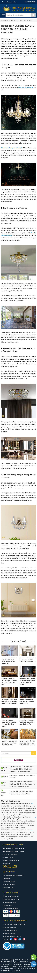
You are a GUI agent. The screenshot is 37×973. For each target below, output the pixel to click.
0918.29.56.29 (31, 2)
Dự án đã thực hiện (9, 881)
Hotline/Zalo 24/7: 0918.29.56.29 (13, 848)
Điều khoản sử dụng (9, 933)
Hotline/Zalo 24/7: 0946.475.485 (13, 851)
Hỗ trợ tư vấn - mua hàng (11, 860)
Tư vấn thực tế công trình (11, 899)
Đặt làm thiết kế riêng (9, 902)
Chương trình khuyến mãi (11, 896)
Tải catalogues (7, 905)
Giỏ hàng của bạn (8, 857)
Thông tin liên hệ (8, 887)
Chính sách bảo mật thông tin (12, 936)
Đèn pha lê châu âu (14, 971)
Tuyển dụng (6, 878)
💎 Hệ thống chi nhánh (9, 2)
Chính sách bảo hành (9, 927)
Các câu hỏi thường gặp (10, 854)
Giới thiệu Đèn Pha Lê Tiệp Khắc (13, 875)
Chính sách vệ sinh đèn (10, 930)
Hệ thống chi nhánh (9, 884)
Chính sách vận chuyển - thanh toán (14, 924)
